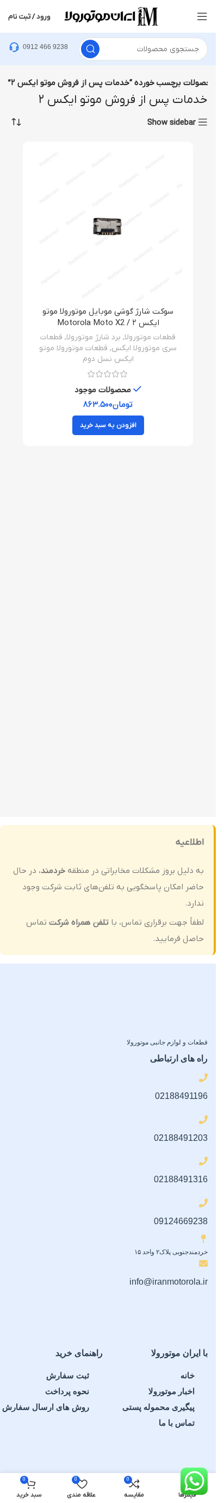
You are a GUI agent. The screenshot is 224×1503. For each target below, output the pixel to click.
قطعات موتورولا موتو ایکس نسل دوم (86, 353)
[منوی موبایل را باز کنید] (202, 16)
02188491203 (181, 1137)
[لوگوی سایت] (110, 15)
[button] (108, 425)
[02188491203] (203, 1119)
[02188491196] (203, 1077)
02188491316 (181, 1179)
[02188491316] (203, 1161)
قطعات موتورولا (150, 337)
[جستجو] (90, 49)
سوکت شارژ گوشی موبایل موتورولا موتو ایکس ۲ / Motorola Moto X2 (107, 317)
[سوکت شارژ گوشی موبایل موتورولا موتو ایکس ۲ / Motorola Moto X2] (108, 226)
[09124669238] (203, 1203)
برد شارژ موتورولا (93, 337)
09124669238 (181, 1221)
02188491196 (181, 1096)
